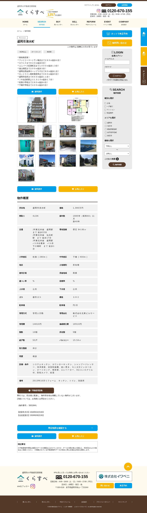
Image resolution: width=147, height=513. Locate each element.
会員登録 (125, 5)
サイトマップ (122, 502)
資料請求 (38, 92)
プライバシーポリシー (103, 502)
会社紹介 (84, 502)
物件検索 (118, 165)
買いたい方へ (27, 502)
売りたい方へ (46, 502)
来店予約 (123, 486)
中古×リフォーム (65, 502)
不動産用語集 (37, 390)
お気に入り (79, 92)
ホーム (19, 31)
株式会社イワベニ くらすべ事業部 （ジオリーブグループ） (69, 506)
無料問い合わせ (119, 43)
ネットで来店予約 (119, 34)
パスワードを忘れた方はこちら (117, 80)
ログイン (109, 5)
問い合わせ (105, 486)
